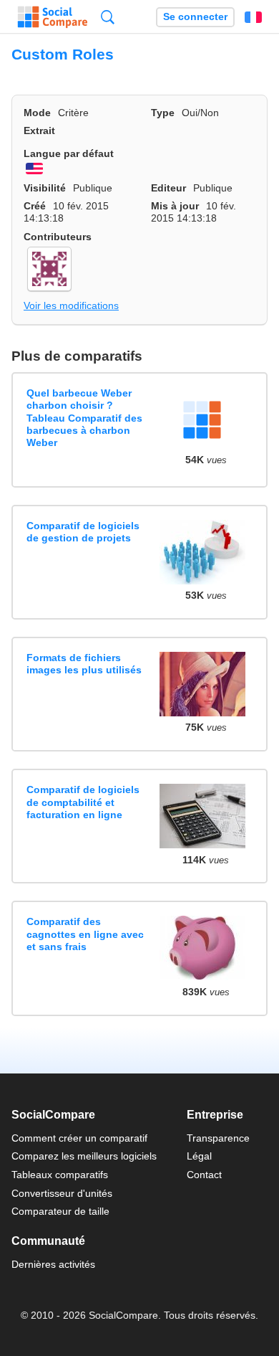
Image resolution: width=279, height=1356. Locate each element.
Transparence (218, 1138)
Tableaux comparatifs (59, 1174)
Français (253, 17)
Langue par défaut (69, 153)
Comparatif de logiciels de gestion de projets (83, 532)
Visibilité (45, 188)
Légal (199, 1156)
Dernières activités (53, 1264)
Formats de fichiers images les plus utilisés (84, 663)
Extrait (39, 130)
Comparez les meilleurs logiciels (84, 1156)
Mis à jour (175, 206)
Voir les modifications (71, 305)
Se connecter (195, 16)
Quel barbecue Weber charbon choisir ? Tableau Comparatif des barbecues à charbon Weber (84, 417)
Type (163, 112)
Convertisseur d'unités (61, 1193)
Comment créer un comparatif (79, 1138)
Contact (204, 1174)
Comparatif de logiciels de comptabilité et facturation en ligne (83, 802)
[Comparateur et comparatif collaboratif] (52, 17)
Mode (37, 112)
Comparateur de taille (60, 1211)
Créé (35, 206)
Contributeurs (58, 236)
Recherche (107, 17)
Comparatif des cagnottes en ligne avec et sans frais (85, 934)
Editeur (168, 188)
